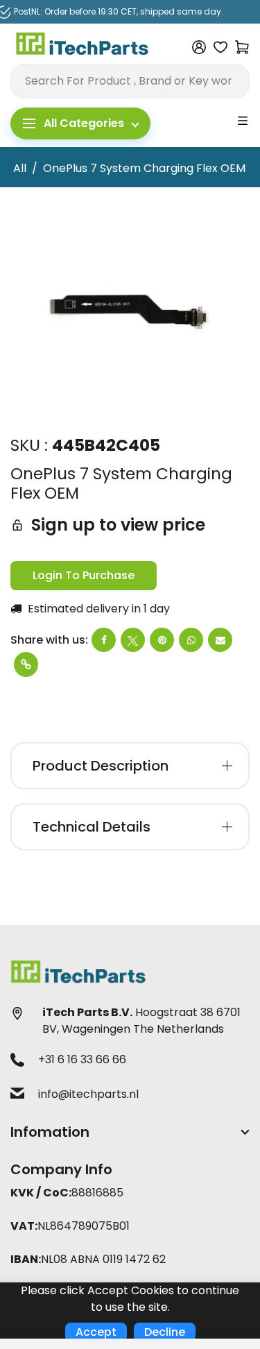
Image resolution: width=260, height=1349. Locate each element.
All (19, 168)
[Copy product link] (26, 664)
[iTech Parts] (82, 46)
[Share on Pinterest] (162, 640)
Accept (96, 1332)
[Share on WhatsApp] (191, 640)
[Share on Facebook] (104, 640)
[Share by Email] (220, 640)
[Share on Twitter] (133, 640)
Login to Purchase (84, 575)
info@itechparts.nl (88, 1094)
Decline (164, 1332)
